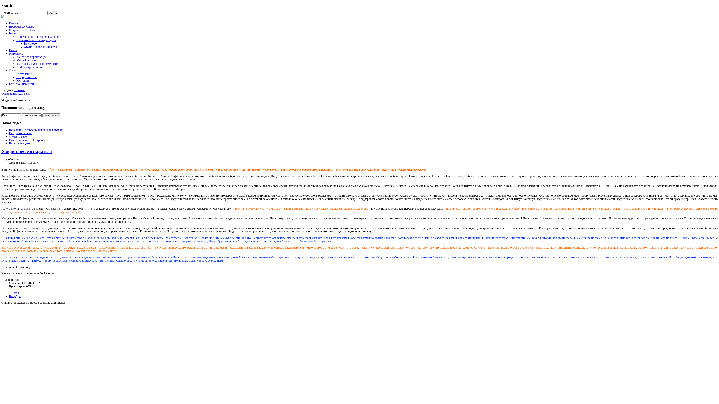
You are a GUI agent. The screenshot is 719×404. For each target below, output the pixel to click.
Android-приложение (29, 67)
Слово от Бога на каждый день (36, 40)
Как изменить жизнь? (23, 83)
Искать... (7, 12)
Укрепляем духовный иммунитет (37, 63)
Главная (14, 23)
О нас (12, 70)
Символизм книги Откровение (29, 140)
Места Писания (26, 60)
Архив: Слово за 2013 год (40, 46)
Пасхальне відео (19, 143)
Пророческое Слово (21, 26)
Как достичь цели (20, 133)
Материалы (16, 53)
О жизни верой (18, 136)
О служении (24, 73)
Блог (4, 97)
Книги (13, 50)
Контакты (22, 80)
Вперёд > (15, 296)
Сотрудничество (26, 77)
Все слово (30, 43)
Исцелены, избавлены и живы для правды (36, 129)
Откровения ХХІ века (23, 30)
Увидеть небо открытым (26, 151)
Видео (13, 33)
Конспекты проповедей (31, 57)
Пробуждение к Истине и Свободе (38, 36)
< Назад (14, 292)
